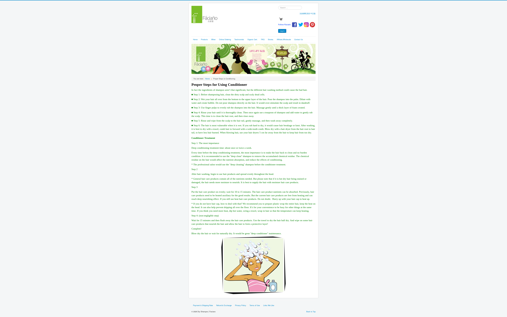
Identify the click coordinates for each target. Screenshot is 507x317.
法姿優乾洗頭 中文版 (308, 13)
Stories (270, 39)
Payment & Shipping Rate (203, 305)
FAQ (262, 39)
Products (204, 39)
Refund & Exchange (224, 305)
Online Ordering (225, 39)
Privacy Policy (240, 305)
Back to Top (311, 311)
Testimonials (239, 39)
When (213, 39)
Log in (282, 31)
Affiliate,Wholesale (284, 39)
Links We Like (268, 305)
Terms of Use (255, 305)
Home (195, 39)
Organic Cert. (252, 39)
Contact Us (298, 39)
